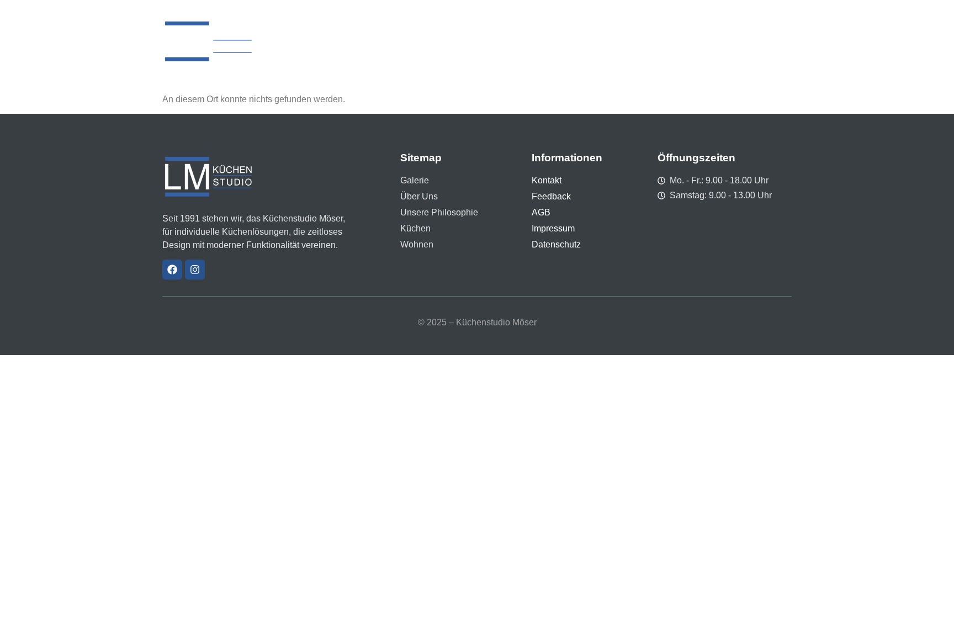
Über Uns (458, 41)
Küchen (591, 41)
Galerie (410, 41)
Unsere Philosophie (526, 41)
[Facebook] (172, 270)
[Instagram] (195, 270)
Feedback (689, 41)
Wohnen (638, 41)
